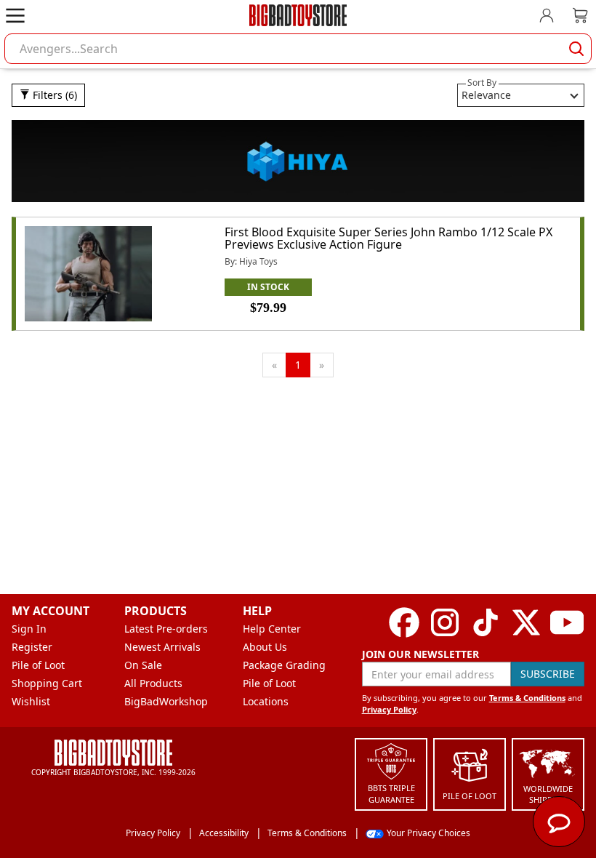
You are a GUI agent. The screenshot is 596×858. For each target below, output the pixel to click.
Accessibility (224, 833)
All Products (153, 683)
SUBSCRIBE (547, 674)
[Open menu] (15, 15)
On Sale (143, 665)
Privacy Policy (389, 709)
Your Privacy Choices (428, 833)
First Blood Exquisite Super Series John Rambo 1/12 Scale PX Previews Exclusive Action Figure (388, 238)
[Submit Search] (576, 48)
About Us (265, 647)
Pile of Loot (38, 665)
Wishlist (31, 701)
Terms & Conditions (527, 697)
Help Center (272, 629)
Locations (266, 701)
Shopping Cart (47, 683)
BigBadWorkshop (166, 701)
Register (32, 647)
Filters (53, 95)
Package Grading (284, 665)
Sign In (29, 629)
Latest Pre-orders (166, 629)
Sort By (481, 82)
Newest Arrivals (162, 647)
